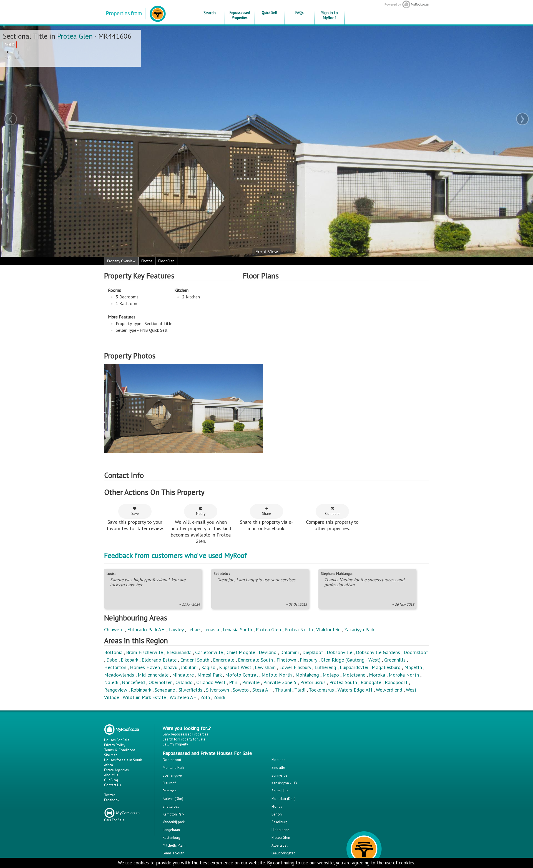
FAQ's (299, 12)
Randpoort (396, 682)
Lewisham (265, 667)
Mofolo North (277, 675)
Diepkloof (312, 652)
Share (266, 513)
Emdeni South (194, 660)
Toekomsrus (321, 690)
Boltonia (113, 652)
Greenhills (395, 660)
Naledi (111, 682)
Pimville (251, 682)
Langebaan (171, 829)
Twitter (109, 795)
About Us (111, 775)
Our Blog (111, 780)
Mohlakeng (307, 675)
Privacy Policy (114, 745)
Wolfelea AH (183, 697)
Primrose (170, 791)
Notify (200, 513)
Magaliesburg (386, 667)
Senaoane (165, 690)
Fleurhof (169, 783)
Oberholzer (160, 682)
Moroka (377, 675)
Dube (111, 660)
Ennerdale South (255, 660)
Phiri (234, 682)
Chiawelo (114, 629)
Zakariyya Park (359, 629)
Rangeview (115, 690)
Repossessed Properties (240, 15)
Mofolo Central (241, 675)
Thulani (283, 690)
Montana (278, 759)
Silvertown (217, 690)
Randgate (371, 682)
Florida (276, 806)
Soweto (241, 690)
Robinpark (141, 690)
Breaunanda (179, 652)
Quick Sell (269, 12)
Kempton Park (173, 814)
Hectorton (115, 667)
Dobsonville (339, 652)
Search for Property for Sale (184, 739)
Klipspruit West (235, 667)
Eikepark (129, 660)
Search (209, 12)
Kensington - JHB (284, 783)
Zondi (219, 697)
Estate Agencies (116, 770)
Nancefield (133, 682)
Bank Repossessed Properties (185, 734)
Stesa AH (262, 690)
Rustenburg (171, 837)
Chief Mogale (241, 652)
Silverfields (190, 690)
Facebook (111, 800)
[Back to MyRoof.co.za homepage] (461, 4)
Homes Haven (145, 667)
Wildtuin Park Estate (144, 697)
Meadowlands (119, 675)
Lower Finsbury (295, 667)
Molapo (331, 675)
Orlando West (210, 682)
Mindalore (183, 675)
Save (135, 513)
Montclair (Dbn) (283, 798)
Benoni (277, 814)
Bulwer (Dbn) (173, 798)
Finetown (286, 660)
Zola (205, 697)
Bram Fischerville (144, 652)
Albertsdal (279, 845)
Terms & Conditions (119, 750)
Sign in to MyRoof (329, 15)
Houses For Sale (116, 740)
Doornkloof (416, 652)
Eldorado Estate (159, 660)
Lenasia (211, 629)
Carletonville (209, 652)
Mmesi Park (209, 675)
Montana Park (173, 767)
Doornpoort (172, 759)
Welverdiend (389, 690)
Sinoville (278, 767)
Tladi (299, 690)
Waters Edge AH (355, 690)
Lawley (176, 629)
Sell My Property (175, 744)
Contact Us (112, 785)
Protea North (299, 629)
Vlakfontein (328, 629)
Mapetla (413, 667)
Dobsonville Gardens (378, 652)
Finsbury (308, 660)
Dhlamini (289, 652)
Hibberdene (280, 829)
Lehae (193, 629)
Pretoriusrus (313, 682)
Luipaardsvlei (354, 667)
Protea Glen (75, 36)
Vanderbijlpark (174, 822)
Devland (267, 652)
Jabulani (189, 667)
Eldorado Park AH (146, 629)
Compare (332, 513)
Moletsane (354, 675)
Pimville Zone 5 (279, 682)
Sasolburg (279, 822)
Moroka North (404, 675)
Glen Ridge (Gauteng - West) (351, 660)
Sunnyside (279, 775)
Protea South (343, 682)
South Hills (279, 791)
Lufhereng (325, 667)
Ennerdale (223, 660)
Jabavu (170, 667)
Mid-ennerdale (153, 675)
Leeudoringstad (283, 853)
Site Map (110, 755)
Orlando (184, 682)
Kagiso (208, 667)
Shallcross (171, 806)
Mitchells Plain (174, 845)
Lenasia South (237, 629)
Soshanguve (172, 775)
